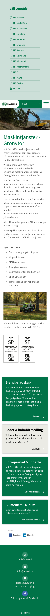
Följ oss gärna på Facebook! (25, 598)
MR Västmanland (21, 66)
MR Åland (17, 77)
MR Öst (16, 88)
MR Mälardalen (20, 28)
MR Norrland (19, 33)
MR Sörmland (19, 55)
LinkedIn (30, 535)
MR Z (15, 72)
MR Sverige (18, 50)
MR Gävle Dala (20, 22)
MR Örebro (18, 83)
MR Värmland (19, 61)
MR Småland (19, 44)
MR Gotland (18, 17)
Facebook (17, 535)
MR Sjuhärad (19, 39)
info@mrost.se (25, 571)
